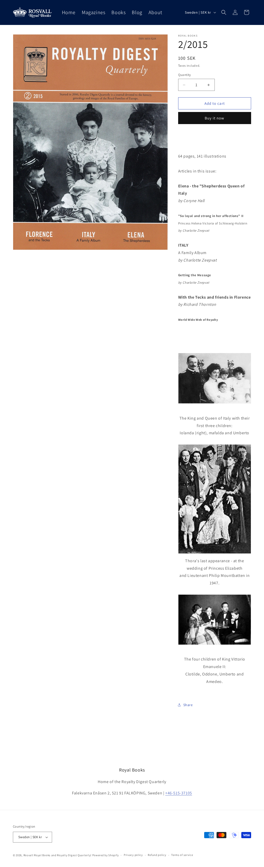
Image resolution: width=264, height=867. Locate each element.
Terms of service (182, 855)
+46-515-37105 (178, 793)
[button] (223, 12)
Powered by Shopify (105, 855)
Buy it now (214, 118)
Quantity (184, 75)
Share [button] (188, 705)
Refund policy (157, 855)
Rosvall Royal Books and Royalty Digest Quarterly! (57, 855)
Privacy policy (133, 855)
